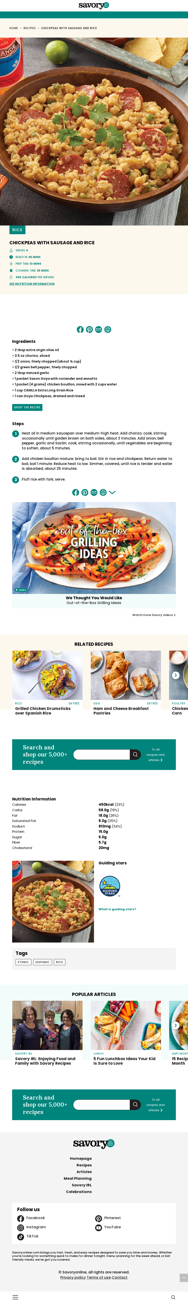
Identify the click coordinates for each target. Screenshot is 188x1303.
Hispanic (43, 962)
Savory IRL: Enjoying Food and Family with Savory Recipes (45, 1061)
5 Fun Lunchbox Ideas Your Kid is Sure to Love (124, 1061)
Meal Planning (78, 1178)
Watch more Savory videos (153, 615)
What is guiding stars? (117, 909)
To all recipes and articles (156, 754)
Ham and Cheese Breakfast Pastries (121, 711)
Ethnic (23, 962)
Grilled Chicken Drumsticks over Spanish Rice (43, 711)
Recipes (30, 28)
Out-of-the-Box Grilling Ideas (93, 602)
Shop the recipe (27, 408)
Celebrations (79, 1191)
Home (13, 28)
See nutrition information (32, 284)
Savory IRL (82, 1185)
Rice (17, 230)
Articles (84, 1171)
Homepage (81, 1158)
